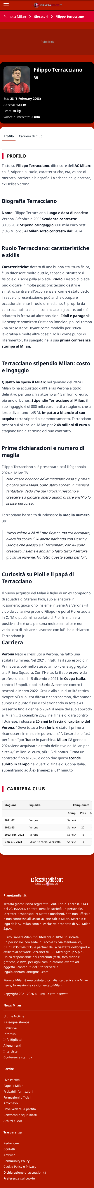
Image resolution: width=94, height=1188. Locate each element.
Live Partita (11, 1080)
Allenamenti (12, 1045)
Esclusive (10, 1028)
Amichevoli (11, 1103)
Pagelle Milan (13, 1085)
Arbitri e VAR (12, 1121)
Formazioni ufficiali (17, 1097)
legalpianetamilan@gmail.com (25, 972)
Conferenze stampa (17, 1057)
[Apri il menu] (6, 5)
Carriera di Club (30, 136)
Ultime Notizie (13, 1016)
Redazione (11, 1143)
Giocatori (41, 16)
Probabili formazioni (18, 1091)
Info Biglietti (12, 1039)
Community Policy (16, 1161)
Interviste (10, 1051)
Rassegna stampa (16, 1022)
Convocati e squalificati (20, 1115)
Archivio (9, 1155)
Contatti (9, 1149)
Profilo (8, 136)
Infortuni (10, 1034)
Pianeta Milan (14, 16)
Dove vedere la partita (19, 1109)
